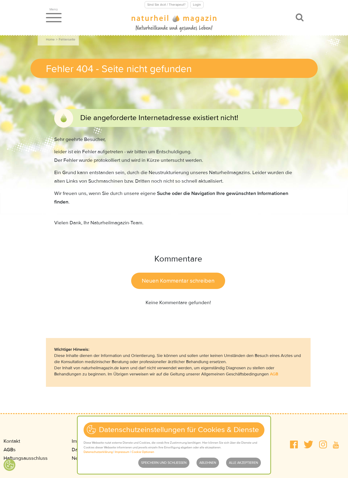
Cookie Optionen (143, 452)
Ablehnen (207, 463)
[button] (294, 444)
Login (197, 5)
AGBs (10, 450)
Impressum (122, 452)
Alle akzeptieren (243, 463)
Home (50, 39)
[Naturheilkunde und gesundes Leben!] (174, 24)
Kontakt (12, 441)
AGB (274, 374)
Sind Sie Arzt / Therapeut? (166, 5)
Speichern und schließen (164, 463)
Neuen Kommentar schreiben (178, 280)
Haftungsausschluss (26, 458)
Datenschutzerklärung (98, 452)
